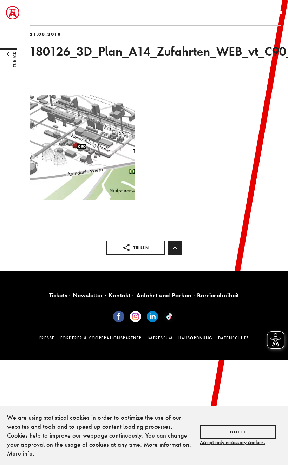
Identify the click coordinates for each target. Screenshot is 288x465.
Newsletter (88, 295)
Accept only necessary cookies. (232, 442)
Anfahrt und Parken (164, 295)
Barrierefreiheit (218, 295)
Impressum (160, 337)
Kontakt (119, 295)
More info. (20, 453)
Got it (238, 432)
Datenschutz (233, 337)
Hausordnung (195, 337)
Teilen (141, 247)
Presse (47, 337)
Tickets (58, 295)
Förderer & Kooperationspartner (101, 337)
